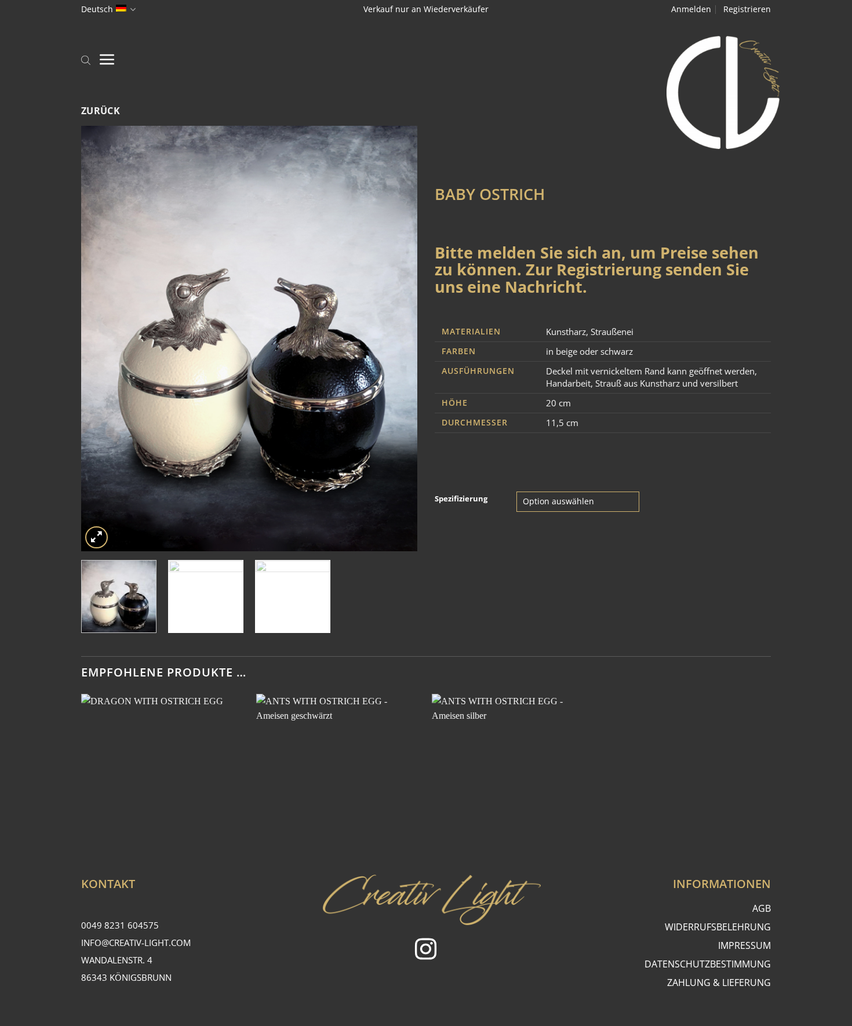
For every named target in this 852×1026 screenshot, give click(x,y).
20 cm (558, 403)
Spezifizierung (461, 499)
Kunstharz (566, 331)
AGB (761, 908)
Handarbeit (568, 383)
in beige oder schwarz (589, 351)
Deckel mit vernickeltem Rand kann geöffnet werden (650, 371)
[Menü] (107, 59)
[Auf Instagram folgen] (425, 951)
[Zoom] (96, 537)
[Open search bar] (85, 59)
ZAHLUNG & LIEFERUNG (719, 982)
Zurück (101, 110)
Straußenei (612, 331)
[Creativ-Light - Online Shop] (426, 92)
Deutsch (97, 8)
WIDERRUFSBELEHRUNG (718, 927)
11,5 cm (562, 422)
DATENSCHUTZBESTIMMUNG (708, 964)
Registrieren (747, 8)
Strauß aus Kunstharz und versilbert (666, 383)
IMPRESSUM (744, 945)
